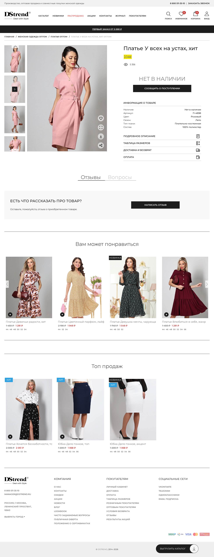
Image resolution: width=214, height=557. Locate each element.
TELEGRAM (164, 491)
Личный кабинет (117, 487)
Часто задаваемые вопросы (72, 515)
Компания (63, 479)
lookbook (60, 511)
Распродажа (76, 16)
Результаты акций (118, 519)
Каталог (43, 16)
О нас (57, 487)
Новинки (58, 16)
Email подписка (168, 499)
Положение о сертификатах (72, 523)
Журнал (120, 16)
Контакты (105, 16)
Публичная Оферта (66, 519)
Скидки (58, 495)
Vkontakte (165, 487)
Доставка (112, 491)
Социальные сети (173, 479)
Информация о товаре (139, 103)
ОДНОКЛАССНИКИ (169, 495)
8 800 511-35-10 (177, 3)
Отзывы (111, 515)
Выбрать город (13, 517)
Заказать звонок (199, 3)
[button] (15, 47)
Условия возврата (118, 511)
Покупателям (117, 479)
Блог (57, 507)
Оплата (111, 495)
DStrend (102, 549)
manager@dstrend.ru (17, 494)
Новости (59, 503)
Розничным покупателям (122, 503)
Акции (91, 16)
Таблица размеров (118, 499)
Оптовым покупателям (121, 507)
